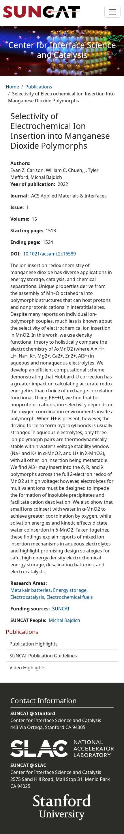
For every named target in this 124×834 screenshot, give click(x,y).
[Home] (43, 12)
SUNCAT (61, 608)
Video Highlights (28, 667)
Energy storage (70, 590)
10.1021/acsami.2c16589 (49, 254)
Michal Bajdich (64, 620)
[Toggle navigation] (112, 12)
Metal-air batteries (30, 590)
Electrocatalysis (27, 597)
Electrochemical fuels (69, 597)
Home (12, 87)
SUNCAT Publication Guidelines (43, 655)
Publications (38, 87)
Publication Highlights (34, 644)
